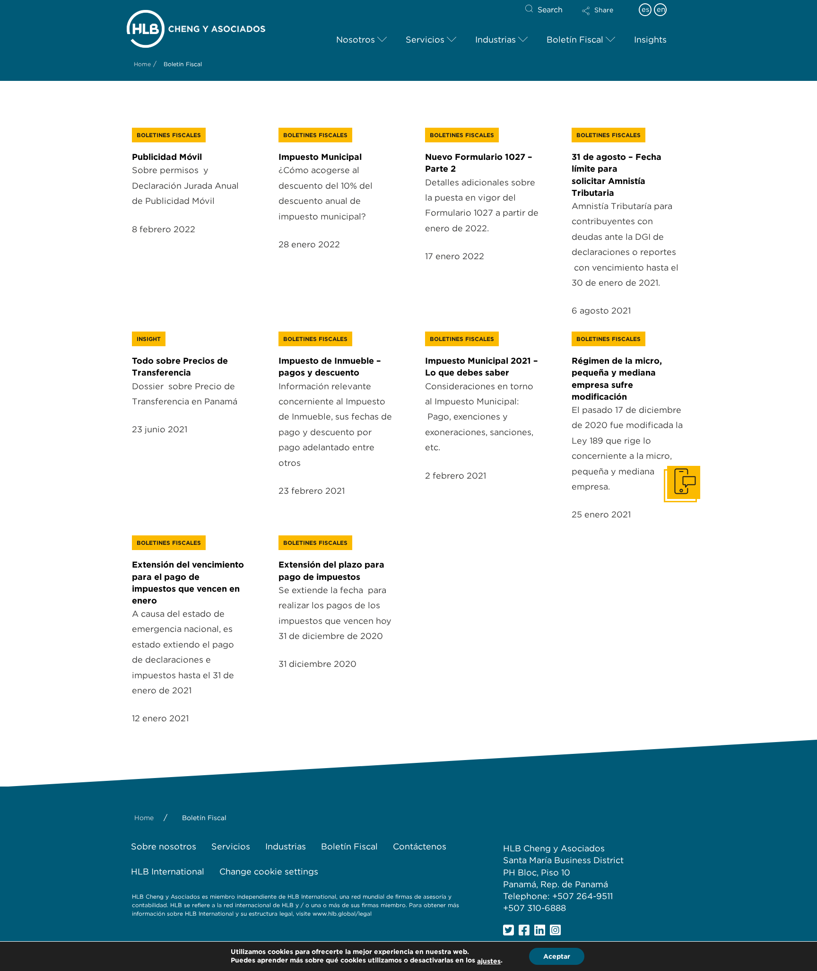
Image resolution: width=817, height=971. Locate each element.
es (645, 9)
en (661, 9)
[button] (605, 17)
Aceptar (556, 956)
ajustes (489, 961)
